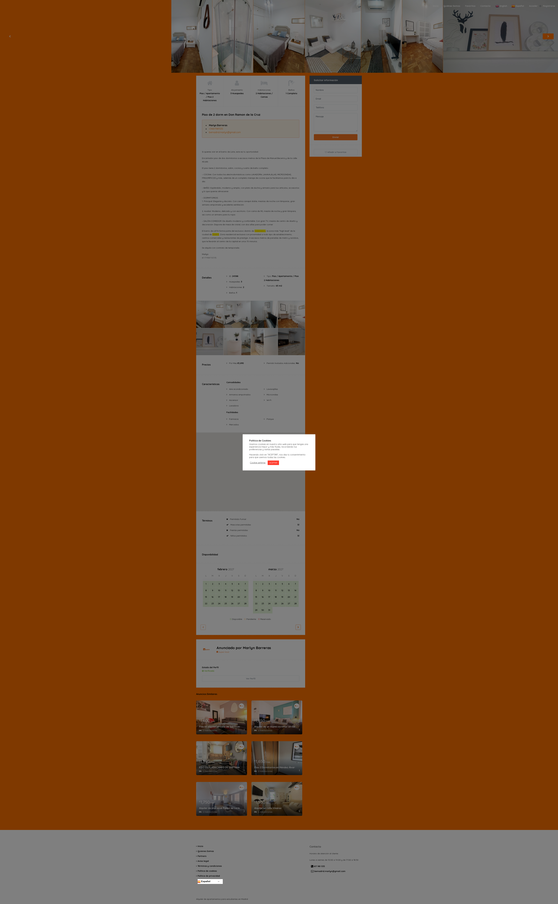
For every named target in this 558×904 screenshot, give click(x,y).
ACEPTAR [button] (273, 463)
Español (205, 881)
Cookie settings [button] (257, 462)
